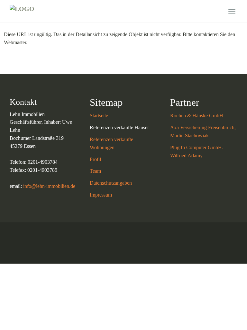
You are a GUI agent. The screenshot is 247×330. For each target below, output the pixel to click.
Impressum (101, 195)
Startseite (99, 115)
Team (95, 171)
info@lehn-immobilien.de (49, 186)
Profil (95, 159)
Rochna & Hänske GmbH (196, 115)
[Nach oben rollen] (226, 309)
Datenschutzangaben (111, 183)
